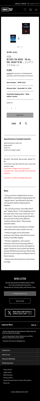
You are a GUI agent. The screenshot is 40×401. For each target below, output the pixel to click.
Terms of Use (7, 369)
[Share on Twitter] (26, 124)
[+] (15, 108)
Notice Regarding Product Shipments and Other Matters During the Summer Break (17, 337)
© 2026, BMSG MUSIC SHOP (19, 392)
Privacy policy (8, 377)
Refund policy (8, 375)
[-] (7, 108)
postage (9, 73)
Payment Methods (8, 359)
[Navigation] (36, 10)
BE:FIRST (15, 52)
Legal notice (7, 372)
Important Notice (19, 324)
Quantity (10, 103)
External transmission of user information (17, 380)
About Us (6, 383)
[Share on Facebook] (20, 124)
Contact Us (6, 350)
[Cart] (31, 9)
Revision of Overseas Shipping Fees (14, 341)
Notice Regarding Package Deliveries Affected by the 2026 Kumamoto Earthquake (19, 332)
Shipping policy (7, 363)
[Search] (25, 9)
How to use (6, 354)
